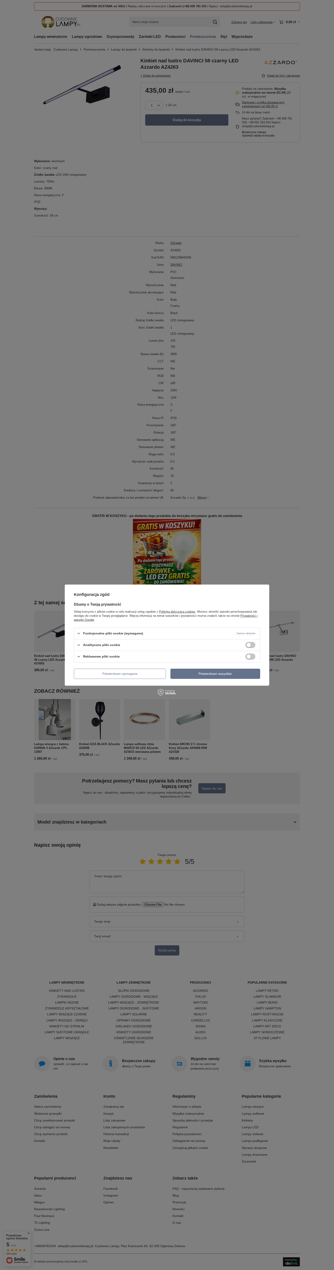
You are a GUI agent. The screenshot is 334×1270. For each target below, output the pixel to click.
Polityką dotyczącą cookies (177, 611)
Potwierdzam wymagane (119, 673)
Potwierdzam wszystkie (215, 673)
